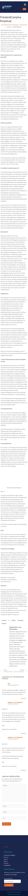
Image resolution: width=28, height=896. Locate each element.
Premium (6, 863)
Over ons (6, 857)
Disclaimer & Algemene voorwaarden (14, 894)
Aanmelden (8, 885)
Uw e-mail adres (8, 878)
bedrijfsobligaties (17, 27)
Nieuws (5, 861)
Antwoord (23, 698)
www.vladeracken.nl (6, 581)
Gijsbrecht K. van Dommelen (15, 702)
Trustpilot (5, 847)
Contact (6, 859)
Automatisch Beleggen (9, 855)
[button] (4, 620)
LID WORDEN (7, 865)
